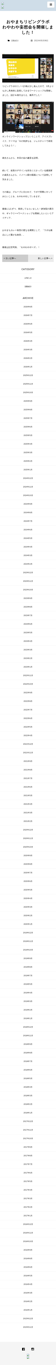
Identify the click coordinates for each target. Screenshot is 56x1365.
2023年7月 (28, 615)
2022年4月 (28, 735)
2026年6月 (28, 324)
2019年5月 (28, 984)
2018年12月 (28, 1027)
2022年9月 (28, 693)
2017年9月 (28, 1147)
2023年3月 (28, 650)
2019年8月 (28, 967)
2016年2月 (28, 1301)
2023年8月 (28, 607)
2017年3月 (28, 1198)
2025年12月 (28, 375)
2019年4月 (28, 993)
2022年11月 (28, 675)
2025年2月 (28, 461)
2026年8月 (28, 307)
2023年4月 (28, 641)
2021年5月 (28, 795)
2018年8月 (28, 1053)
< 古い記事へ (10, 258)
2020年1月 (28, 924)
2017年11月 (28, 1130)
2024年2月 (28, 564)
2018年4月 (28, 1087)
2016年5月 (28, 1276)
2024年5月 (28, 538)
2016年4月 (28, 1284)
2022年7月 (28, 710)
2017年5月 (28, 1181)
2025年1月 (28, 470)
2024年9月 (28, 504)
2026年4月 (28, 341)
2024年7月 (28, 521)
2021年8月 (28, 770)
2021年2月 (28, 821)
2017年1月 (28, 1216)
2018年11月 (28, 1036)
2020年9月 (28, 856)
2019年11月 (28, 941)
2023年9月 (28, 598)
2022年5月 (28, 727)
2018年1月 (28, 1113)
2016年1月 (28, 1310)
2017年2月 (28, 1207)
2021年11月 (28, 753)
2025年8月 (28, 410)
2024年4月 (28, 547)
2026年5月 (28, 332)
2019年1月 (28, 1018)
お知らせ (28, 278)
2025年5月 (28, 435)
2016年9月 (28, 1250)
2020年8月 (28, 864)
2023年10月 (28, 590)
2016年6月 (28, 1267)
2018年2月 (28, 1104)
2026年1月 (28, 367)
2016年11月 (28, 1233)
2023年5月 (28, 633)
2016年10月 (28, 1241)
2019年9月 (28, 958)
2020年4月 (28, 898)
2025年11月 (28, 384)
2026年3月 (28, 350)
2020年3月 (28, 907)
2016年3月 (28, 1293)
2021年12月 (28, 744)
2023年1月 (28, 667)
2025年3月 (28, 453)
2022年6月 (28, 718)
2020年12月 (28, 830)
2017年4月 (28, 1190)
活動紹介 (15, 40)
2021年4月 (28, 804)
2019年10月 (28, 950)
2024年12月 (28, 478)
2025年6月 (28, 427)
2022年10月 (28, 684)
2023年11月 (28, 581)
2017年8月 (28, 1156)
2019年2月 (28, 1010)
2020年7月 (28, 873)
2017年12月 (28, 1121)
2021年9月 (28, 761)
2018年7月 (28, 1061)
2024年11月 (28, 487)
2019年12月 (28, 933)
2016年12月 (28, 1224)
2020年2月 (28, 916)
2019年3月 (28, 1001)
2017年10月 (28, 1138)
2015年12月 (28, 1319)
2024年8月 (28, 513)
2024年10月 (28, 495)
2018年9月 (28, 1044)
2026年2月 (28, 358)
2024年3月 (28, 555)
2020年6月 (28, 881)
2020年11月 (28, 838)
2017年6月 (28, 1173)
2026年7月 (28, 315)
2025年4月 (28, 444)
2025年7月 (28, 418)
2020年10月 (28, 847)
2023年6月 (28, 624)
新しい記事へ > (45, 258)
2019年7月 (28, 976)
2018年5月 (28, 1078)
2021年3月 (28, 813)
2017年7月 (28, 1164)
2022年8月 (28, 701)
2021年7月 (28, 778)
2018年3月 (28, 1096)
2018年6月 (28, 1070)
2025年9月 (28, 401)
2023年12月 (28, 573)
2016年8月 (28, 1259)
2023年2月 (28, 658)
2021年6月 (28, 787)
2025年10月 (28, 392)
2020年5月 (28, 890)
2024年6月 (28, 530)
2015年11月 (28, 1327)
